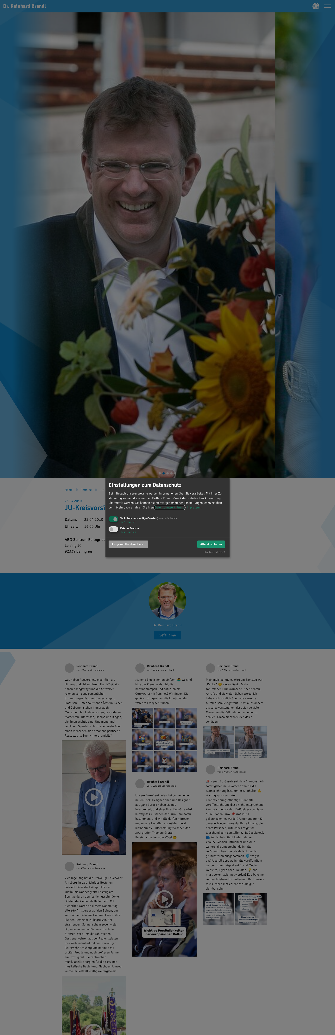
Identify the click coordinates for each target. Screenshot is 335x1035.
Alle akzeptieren (211, 544)
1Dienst (127, 522)
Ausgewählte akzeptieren (128, 544)
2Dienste (128, 532)
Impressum (194, 507)
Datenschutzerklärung (169, 507)
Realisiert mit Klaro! (215, 552)
